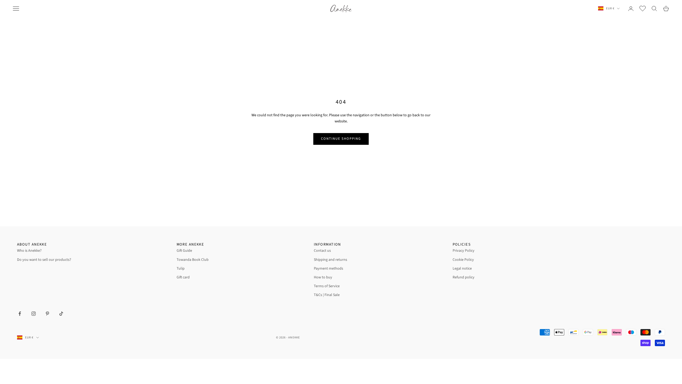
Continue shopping (341, 138)
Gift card (183, 277)
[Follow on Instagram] (33, 313)
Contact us (322, 250)
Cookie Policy (463, 259)
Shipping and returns (330, 259)
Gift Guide (184, 250)
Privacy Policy (463, 250)
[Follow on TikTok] (61, 313)
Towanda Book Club (193, 259)
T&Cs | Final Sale (327, 295)
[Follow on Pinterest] (47, 313)
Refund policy (463, 277)
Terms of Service (327, 286)
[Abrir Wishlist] (642, 8)
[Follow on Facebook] (19, 313)
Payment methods (328, 268)
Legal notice (462, 268)
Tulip (181, 268)
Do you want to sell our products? (44, 259)
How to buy (323, 277)
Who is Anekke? (29, 250)
